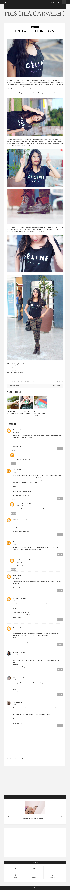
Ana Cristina (18, 470)
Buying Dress (15, 366)
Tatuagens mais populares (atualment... (13, 412)
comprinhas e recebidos (32, 227)
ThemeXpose (39, 887)
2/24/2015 (16, 432)
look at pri (35, 27)
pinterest (34, 877)
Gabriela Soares (20, 652)
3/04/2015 (19, 456)
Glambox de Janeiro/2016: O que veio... (39, 413)
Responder (59, 448)
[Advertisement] (34, 783)
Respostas (14, 450)
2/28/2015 (16, 680)
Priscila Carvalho (35, 13)
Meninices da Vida (18, 588)
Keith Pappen (18, 677)
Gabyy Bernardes (20, 519)
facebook (15, 871)
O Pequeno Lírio (17, 723)
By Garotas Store (46, 143)
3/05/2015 (16, 704)
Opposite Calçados (30, 229)
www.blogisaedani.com (19, 552)
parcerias (31, 381)
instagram (52, 871)
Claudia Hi (17, 702)
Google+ (15, 877)
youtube (53, 877)
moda (26, 381)
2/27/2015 (16, 600)
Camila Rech (18, 575)
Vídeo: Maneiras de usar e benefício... (25, 412)
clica (47, 145)
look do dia (21, 381)
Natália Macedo (19, 598)
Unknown (17, 429)
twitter (34, 871)
